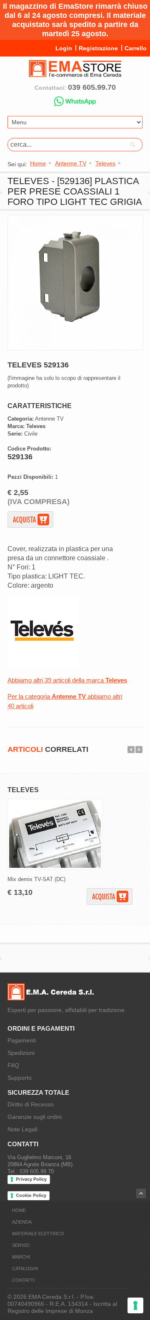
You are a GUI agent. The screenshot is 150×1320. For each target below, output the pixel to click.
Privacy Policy (31, 1179)
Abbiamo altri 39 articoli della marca (67, 680)
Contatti (23, 1280)
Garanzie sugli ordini (35, 1116)
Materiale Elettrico (38, 1233)
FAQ (13, 1065)
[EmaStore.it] (75, 73)
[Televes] (43, 665)
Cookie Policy (31, 1195)
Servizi (21, 1245)
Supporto (20, 1077)
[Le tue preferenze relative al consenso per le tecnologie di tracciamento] (135, 1305)
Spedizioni (21, 1052)
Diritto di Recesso (31, 1104)
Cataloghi (25, 1268)
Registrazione (98, 48)
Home (19, 1210)
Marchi (21, 1256)
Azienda (22, 1221)
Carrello (136, 48)
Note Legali (23, 1129)
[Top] (141, 1193)
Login (63, 48)
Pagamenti (22, 1040)
